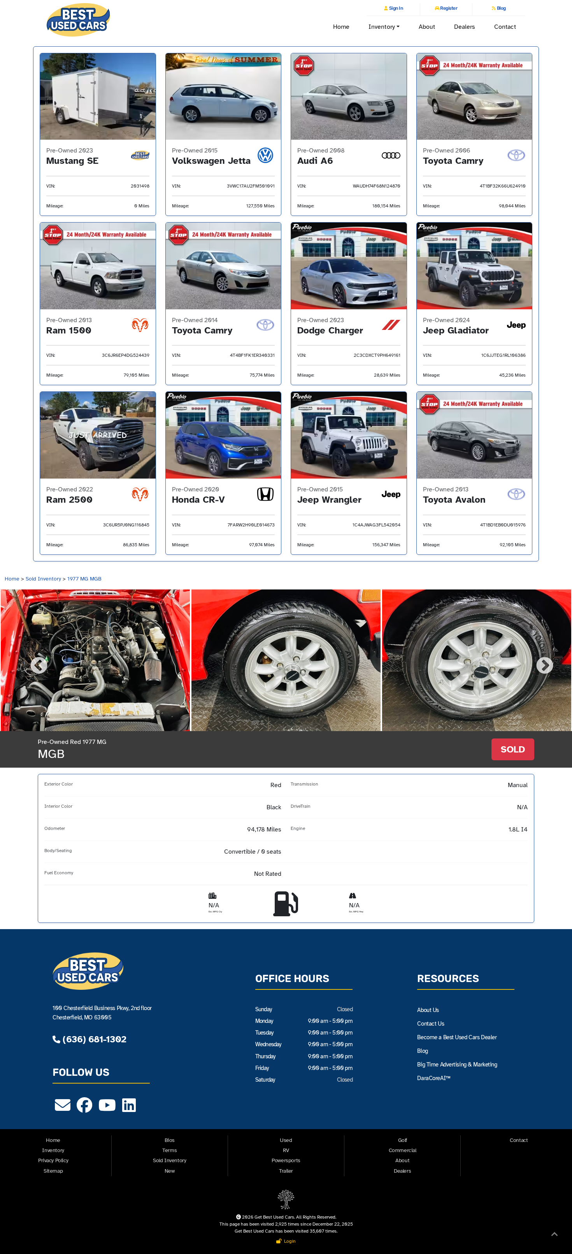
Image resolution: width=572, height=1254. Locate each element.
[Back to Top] (554, 1235)
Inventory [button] (381, 27)
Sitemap (53, 1171)
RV (286, 1150)
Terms (169, 1150)
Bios (170, 1140)
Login (289, 1241)
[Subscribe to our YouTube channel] (107, 1109)
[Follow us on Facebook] (84, 1109)
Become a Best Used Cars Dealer (457, 1037)
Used (286, 1140)
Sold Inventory (43, 578)
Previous (33, 660)
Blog (501, 8)
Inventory (53, 1150)
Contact (505, 27)
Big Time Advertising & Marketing (457, 1064)
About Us (428, 1010)
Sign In (395, 8)
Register (448, 8)
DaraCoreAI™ (433, 1078)
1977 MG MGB (84, 578)
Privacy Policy (53, 1160)
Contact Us (430, 1023)
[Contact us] (63, 1109)
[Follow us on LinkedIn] (129, 1109)
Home (341, 27)
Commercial (402, 1150)
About (427, 27)
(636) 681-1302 (93, 1039)
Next (539, 660)
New (170, 1171)
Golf (402, 1140)
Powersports (286, 1160)
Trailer (286, 1171)
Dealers (464, 27)
